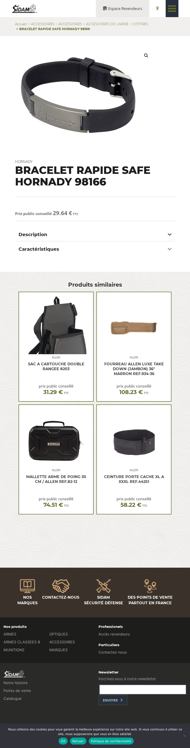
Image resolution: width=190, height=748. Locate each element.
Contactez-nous (112, 652)
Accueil (21, 24)
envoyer (110, 700)
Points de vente (17, 690)
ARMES (9, 634)
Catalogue (12, 698)
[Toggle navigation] (172, 8)
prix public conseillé (56, 389)
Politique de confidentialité (111, 741)
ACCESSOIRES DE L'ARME (107, 24)
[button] (146, 55)
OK (63, 741)
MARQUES (58, 650)
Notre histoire (15, 682)
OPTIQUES (58, 634)
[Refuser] (184, 735)
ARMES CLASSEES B (21, 642)
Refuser (78, 741)
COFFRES (140, 24)
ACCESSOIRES (42, 24)
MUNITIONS (13, 650)
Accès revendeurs (114, 634)
